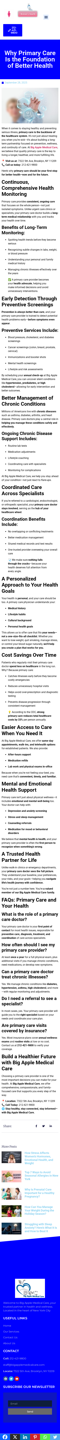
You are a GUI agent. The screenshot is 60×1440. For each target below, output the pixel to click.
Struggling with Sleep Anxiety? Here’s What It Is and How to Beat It (41, 1228)
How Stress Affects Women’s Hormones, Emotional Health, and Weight (39, 1158)
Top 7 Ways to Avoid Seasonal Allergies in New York (41, 1176)
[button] (46, 17)
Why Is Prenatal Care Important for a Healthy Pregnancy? (39, 1193)
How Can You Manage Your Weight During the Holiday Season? (39, 1210)
